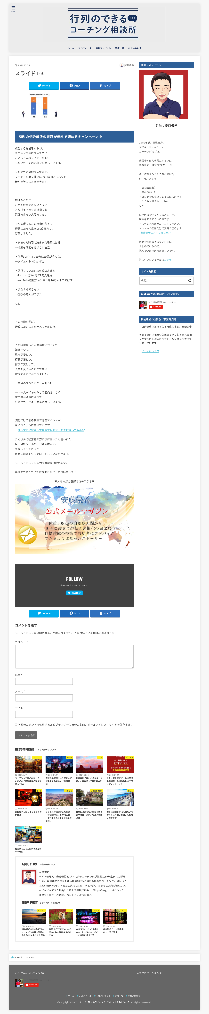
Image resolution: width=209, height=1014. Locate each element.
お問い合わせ (134, 48)
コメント (21, 642)
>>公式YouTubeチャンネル (30, 973)
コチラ (168, 259)
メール (20, 691)
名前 (19, 675)
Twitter (76, 592)
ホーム (71, 48)
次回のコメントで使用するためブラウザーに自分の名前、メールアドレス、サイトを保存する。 (75, 725)
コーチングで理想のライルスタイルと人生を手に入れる (102, 1002)
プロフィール (84, 48)
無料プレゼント (103, 48)
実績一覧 (119, 48)
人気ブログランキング (149, 973)
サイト (19, 708)
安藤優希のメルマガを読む (156, 232)
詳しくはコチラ (150, 351)
